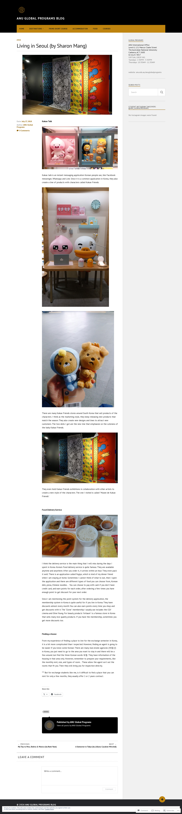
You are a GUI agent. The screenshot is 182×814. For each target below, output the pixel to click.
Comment (109, 789)
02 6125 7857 (135, 55)
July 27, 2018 (27, 121)
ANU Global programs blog (41, 18)
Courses (106, 29)
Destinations (35, 29)
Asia (19, 40)
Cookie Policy (49, 809)
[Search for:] (147, 92)
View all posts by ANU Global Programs (74, 725)
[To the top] (162, 799)
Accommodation (80, 29)
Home (21, 29)
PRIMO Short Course (58, 29)
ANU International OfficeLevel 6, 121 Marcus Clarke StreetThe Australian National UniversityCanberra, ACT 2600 (143, 49)
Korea (46, 712)
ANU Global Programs (25, 126)
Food (95, 29)
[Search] (161, 92)
